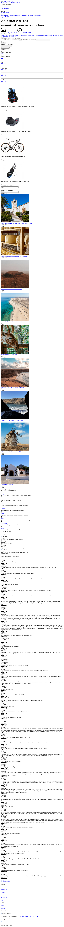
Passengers (3, 44)
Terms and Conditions (29, 15)
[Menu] (1, 1)
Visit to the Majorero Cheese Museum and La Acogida (14, 256)
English (7, 12)
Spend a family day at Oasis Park (9, 354)
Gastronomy (4, 498)
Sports (2, 518)
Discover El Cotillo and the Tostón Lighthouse (12, 387)
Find (2, 38)
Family (2, 493)
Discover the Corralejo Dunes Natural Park (11, 321)
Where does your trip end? (29, 39)
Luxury (2, 528)
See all (2, 880)
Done (2, 53)
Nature (2, 503)
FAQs (22, 15)
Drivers (2, 905)
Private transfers (5, 15)
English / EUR (15, 2)
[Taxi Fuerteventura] (7, 1)
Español (3, 12)
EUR (5, 8)
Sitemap (37, 916)
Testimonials (4, 889)
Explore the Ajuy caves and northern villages (12, 420)
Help (8, 2)
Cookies (32, 916)
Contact (11, 15)
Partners (3, 908)
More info (3, 63)
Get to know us (17, 15)
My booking (4, 2)
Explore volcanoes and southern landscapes (11, 289)
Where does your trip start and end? (13, 38)
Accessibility (4, 523)
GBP (7, 8)
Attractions (3, 508)
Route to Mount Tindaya (7, 484)
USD (2, 8)
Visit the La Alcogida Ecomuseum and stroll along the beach (15, 451)
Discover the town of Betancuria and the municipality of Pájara (16, 223)
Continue (3, 43)
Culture (2, 513)
